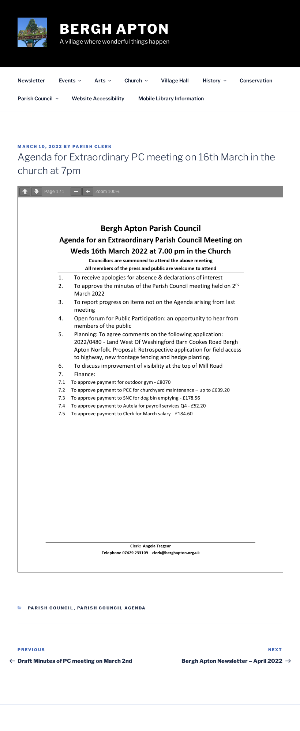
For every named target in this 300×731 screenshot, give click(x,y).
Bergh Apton (114, 29)
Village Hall (175, 80)
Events (67, 80)
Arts (99, 80)
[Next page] (36, 192)
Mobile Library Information (171, 98)
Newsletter (31, 80)
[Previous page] (24, 192)
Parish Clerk (92, 146)
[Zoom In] (87, 192)
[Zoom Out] (76, 192)
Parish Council (35, 98)
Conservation (256, 80)
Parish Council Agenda (111, 608)
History (212, 80)
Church (133, 80)
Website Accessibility (98, 98)
